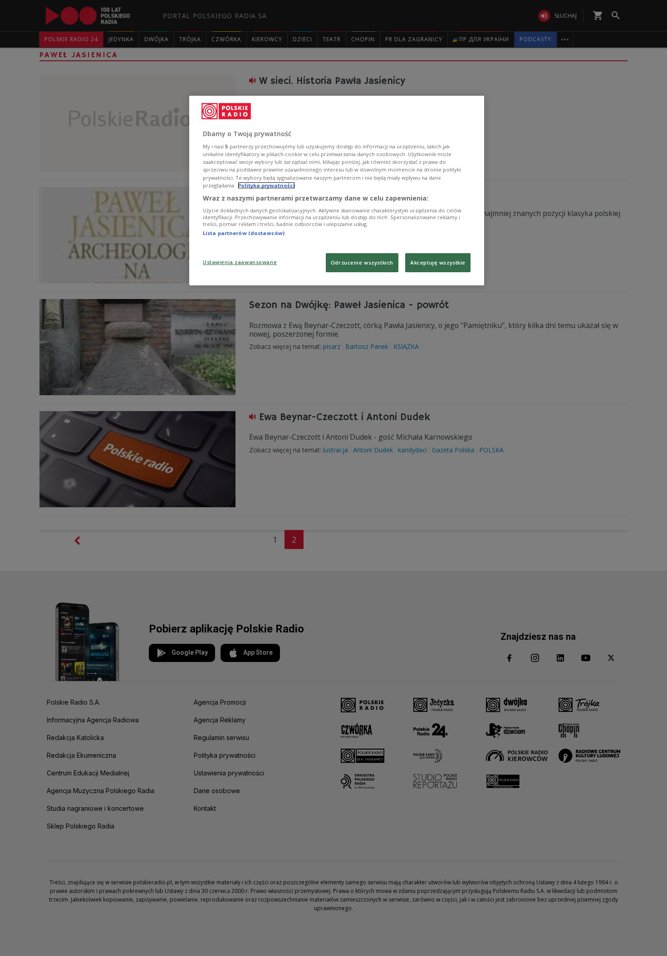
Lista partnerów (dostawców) (243, 233)
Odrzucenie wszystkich (362, 262)
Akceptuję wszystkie (438, 262)
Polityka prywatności (266, 185)
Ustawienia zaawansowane (240, 262)
